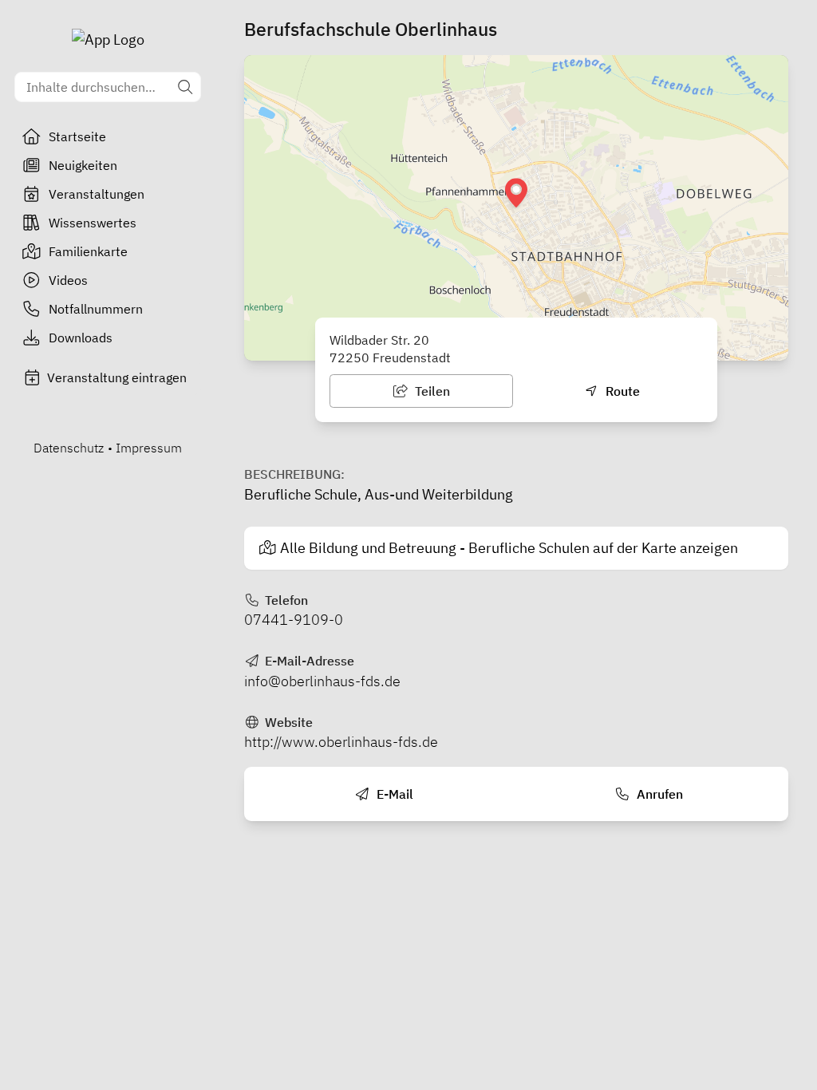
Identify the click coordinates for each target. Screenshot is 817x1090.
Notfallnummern (96, 309)
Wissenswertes (92, 223)
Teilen (431, 391)
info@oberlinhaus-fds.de (322, 681)
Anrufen (658, 794)
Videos (68, 280)
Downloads (80, 338)
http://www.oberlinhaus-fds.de (341, 742)
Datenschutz (69, 448)
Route (621, 391)
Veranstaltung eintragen (117, 377)
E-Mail (393, 794)
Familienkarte (88, 251)
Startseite (77, 136)
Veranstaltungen (96, 194)
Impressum (149, 448)
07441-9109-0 (293, 619)
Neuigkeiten (83, 165)
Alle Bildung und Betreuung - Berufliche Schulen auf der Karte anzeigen (509, 548)
